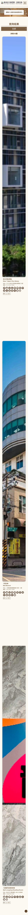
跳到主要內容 (4, 1)
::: (0, 1)
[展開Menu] (25, 3)
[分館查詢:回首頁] (11, 2)
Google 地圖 (7, 293)
